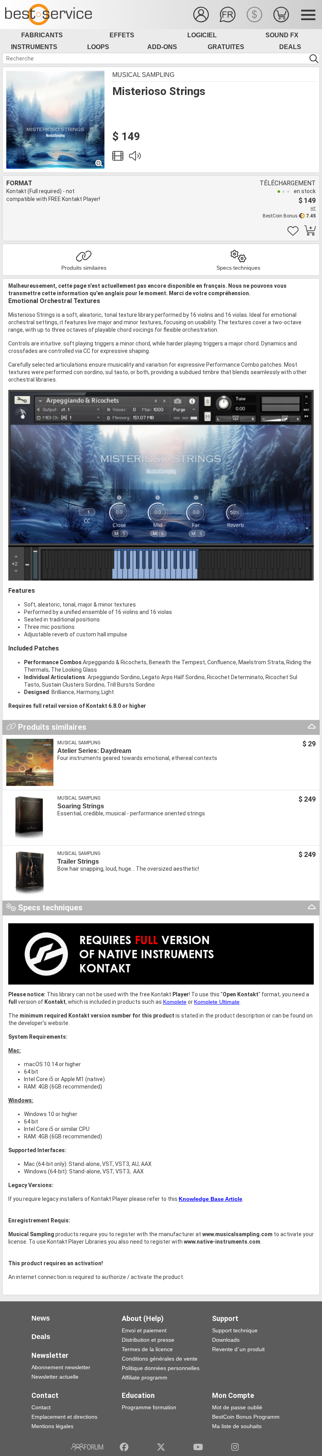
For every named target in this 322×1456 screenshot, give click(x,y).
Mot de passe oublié (237, 1407)
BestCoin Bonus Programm (246, 1417)
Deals (290, 47)
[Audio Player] (134, 157)
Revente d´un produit (238, 1349)
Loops (98, 47)
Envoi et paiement (144, 1330)
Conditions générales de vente (160, 1359)
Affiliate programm (144, 1377)
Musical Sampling (143, 74)
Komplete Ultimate (217, 1002)
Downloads (226, 1340)
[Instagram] (235, 1447)
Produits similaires (83, 268)
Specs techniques (238, 268)
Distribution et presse (148, 1340)
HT (313, 208)
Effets (122, 35)
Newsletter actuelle (55, 1377)
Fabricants (42, 35)
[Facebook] (124, 1447)
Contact (41, 1407)
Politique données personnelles (160, 1368)
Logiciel (202, 35)
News (40, 1318)
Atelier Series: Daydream (94, 750)
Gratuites (226, 47)
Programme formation (149, 1407)
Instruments (34, 47)
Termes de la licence (147, 1349)
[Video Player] (117, 157)
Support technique (235, 1330)
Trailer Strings (78, 861)
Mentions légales (52, 1426)
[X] (161, 1447)
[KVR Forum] (87, 1447)
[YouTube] (198, 1447)
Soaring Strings (80, 806)
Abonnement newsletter (60, 1367)
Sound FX (281, 35)
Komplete (175, 1002)
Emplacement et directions (64, 1417)
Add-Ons (162, 47)
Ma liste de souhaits (237, 1426)
